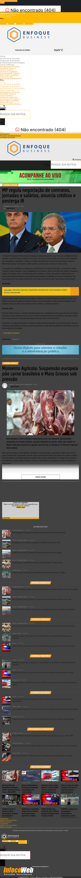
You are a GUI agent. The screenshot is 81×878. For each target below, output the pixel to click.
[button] (40, 18)
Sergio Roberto (10, 208)
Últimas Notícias (5, 17)
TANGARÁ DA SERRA (40, 50)
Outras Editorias (7, 64)
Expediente (4, 13)
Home (2, 56)
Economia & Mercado (10, 58)
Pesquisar (3, 109)
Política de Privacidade (8, 15)
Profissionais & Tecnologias (12, 62)
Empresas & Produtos (10, 60)
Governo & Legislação (8, 72)
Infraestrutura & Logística (10, 73)
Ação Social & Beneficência (10, 78)
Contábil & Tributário (8, 68)
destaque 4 (16, 339)
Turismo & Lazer (6, 77)
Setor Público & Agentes (9, 75)
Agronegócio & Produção (10, 67)
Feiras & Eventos (6, 70)
